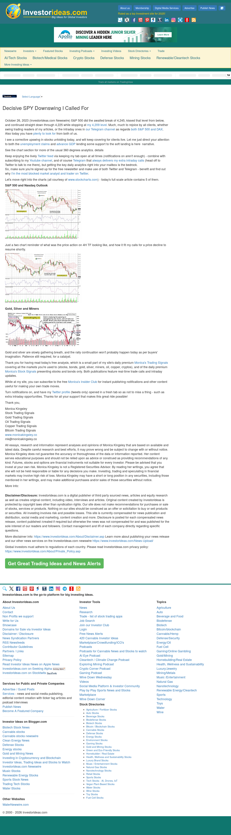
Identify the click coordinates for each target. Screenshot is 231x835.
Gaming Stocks (94, 743)
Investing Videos (111, 51)
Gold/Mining (165, 655)
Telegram (79, 160)
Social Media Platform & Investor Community (109, 686)
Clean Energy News (16, 740)
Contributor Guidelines (18, 646)
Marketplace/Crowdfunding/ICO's (101, 642)
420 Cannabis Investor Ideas (98, 638)
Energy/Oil (164, 642)
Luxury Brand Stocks (97, 760)
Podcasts (85, 646)
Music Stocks (11, 770)
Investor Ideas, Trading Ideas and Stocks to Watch (36, 762)
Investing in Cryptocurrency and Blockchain (32, 757)
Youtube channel (41, 160)
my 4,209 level (97, 124)
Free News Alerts (91, 633)
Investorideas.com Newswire (22, 766)
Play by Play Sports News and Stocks (104, 690)
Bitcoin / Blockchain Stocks (100, 726)
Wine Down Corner (92, 699)
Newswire (10, 51)
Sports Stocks (93, 777)
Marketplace (87, 694)
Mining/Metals (166, 672)
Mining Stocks (140, 57)
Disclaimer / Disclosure (18, 633)
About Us (9, 607)
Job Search (87, 620)
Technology (164, 699)
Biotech (162, 625)
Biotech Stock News (16, 727)
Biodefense (164, 620)
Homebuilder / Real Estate (100, 753)
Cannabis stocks (14, 731)
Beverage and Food (170, 616)
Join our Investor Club (94, 625)
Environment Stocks (97, 740)
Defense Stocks (112, 57)
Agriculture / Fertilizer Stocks (101, 709)
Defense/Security (168, 638)
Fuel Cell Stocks (94, 797)
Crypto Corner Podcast (94, 668)
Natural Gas (165, 681)
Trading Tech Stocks (16, 783)
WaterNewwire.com (16, 804)
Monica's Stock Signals (20, 371)
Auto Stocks (92, 713)
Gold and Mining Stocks (99, 746)
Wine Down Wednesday (95, 677)
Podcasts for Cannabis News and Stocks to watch (113, 651)
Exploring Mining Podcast (96, 664)
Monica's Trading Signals (151, 362)
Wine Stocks (92, 790)
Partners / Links (13, 651)
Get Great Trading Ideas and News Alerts (54, 563)
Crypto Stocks (84, 57)
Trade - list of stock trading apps (100, 616)
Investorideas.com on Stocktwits (24, 672)
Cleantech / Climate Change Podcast (104, 659)
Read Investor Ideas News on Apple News (31, 664)
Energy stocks (12, 749)
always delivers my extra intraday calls (118, 160)
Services (8, 693)
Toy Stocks (92, 794)
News (83, 607)
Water (161, 707)
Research (86, 612)
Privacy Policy (12, 659)
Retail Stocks (93, 774)
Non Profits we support (18, 616)
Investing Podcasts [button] (81, 51)
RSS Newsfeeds (14, 642)
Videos (84, 681)
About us (125, 8)
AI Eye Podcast (89, 655)
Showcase (10, 625)
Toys (160, 703)
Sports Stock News (15, 779)
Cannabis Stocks (95, 730)
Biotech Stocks (94, 723)
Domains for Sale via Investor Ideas (27, 629)
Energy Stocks (94, 736)
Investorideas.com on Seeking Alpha (27, 668)
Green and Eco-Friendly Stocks (103, 750)
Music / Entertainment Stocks (101, 763)
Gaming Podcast (90, 672)
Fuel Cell (162, 646)
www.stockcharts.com (83, 179)
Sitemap (8, 655)
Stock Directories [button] (138, 51)
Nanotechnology (168, 686)
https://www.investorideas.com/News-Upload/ (123, 540)
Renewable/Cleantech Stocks (178, 57)
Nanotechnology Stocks (98, 770)
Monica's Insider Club (82, 381)
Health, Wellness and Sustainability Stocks (108, 757)
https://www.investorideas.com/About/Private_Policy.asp (42, 551)
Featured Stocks (53, 51)
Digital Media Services (167, 8)
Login (83, 629)
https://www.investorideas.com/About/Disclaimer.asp (69, 536)
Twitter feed (45, 156)
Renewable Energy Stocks (20, 775)
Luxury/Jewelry (167, 668)
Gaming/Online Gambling (174, 651)
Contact (8, 612)
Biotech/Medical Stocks (50, 57)
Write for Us (10, 620)
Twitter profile (61, 392)
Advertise (189, 8)
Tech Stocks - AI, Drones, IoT (102, 780)
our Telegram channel (100, 129)
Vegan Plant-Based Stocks (100, 784)
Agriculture (164, 607)
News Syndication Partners (21, 638)
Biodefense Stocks (96, 719)
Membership (142, 8)
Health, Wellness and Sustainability (180, 664)
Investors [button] (29, 51)
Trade (161, 51)
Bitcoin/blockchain (169, 629)
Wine (160, 712)
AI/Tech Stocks (15, 57)
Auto (160, 612)
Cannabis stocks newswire (20, 736)
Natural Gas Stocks (96, 767)
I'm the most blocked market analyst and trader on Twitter (49, 173)
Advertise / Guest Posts (18, 689)
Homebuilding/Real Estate (174, 659)
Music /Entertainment (171, 677)
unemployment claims (35, 144)
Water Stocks (11, 788)
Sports (161, 694)
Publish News (207, 8)
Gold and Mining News (18, 753)
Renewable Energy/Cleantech (177, 690)
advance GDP (65, 144)
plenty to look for (44, 133)
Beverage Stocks (95, 716)
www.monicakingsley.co (21, 434)
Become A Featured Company (23, 711)
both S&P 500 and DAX (147, 129)
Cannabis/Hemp (167, 633)
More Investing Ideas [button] (17, 64)
